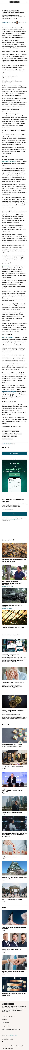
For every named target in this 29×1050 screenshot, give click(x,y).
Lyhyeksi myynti (6, 266)
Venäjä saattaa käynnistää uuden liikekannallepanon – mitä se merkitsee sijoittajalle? (12, 790)
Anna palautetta (5, 1025)
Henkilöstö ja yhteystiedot (8, 1016)
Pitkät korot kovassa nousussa (10, 857)
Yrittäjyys (11, 586)
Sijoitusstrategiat (6, 22)
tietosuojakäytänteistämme (15, 519)
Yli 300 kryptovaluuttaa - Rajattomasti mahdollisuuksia (13, 711)
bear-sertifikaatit (15, 431)
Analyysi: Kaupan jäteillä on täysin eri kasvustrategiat (11, 950)
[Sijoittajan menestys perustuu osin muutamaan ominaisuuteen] (14, 962)
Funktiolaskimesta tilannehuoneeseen (12, 812)
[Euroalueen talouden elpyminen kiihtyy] (14, 890)
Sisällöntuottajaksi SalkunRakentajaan (11, 1029)
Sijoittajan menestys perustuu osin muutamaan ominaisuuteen (14, 972)
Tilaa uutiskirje (5, 1022)
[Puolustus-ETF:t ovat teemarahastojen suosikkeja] (14, 595)
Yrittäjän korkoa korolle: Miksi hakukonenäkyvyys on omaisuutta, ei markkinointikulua (11, 583)
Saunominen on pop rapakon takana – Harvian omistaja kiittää (14, 994)
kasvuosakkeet (17, 433)
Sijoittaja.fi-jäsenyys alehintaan (11, 655)
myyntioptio (14, 436)
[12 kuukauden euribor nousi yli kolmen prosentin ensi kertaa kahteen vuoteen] (14, 735)
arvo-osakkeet (5, 431)
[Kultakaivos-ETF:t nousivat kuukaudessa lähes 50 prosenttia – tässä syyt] (14, 550)
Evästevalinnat (21, 1046)
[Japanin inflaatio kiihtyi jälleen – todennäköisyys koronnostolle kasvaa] (14, 868)
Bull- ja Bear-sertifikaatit (8, 337)
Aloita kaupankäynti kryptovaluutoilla (13, 682)
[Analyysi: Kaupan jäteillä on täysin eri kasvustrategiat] (14, 940)
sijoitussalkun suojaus (7, 439)
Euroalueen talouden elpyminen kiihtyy (12, 899)
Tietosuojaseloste (6, 1046)
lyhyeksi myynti (5, 436)
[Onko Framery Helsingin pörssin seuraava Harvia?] (14, 757)
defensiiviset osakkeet (7, 433)
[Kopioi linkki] (8, 447)
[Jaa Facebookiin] (3, 447)
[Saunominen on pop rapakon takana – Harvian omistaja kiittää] (14, 984)
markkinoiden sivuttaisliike (9, 391)
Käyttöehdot (14, 1046)
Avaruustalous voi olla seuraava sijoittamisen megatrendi (14, 927)
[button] (2, 2)
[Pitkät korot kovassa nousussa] (14, 847)
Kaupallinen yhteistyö (5, 586)
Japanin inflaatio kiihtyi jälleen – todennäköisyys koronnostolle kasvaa (14, 878)
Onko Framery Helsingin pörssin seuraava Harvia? (13, 767)
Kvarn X (10, 608)
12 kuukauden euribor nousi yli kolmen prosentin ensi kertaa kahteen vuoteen (12, 745)
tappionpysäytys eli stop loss (9, 161)
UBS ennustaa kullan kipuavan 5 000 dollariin (14, 627)
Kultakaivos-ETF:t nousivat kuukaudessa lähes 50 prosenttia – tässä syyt (14, 560)
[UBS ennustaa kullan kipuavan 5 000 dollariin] (14, 617)
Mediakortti (4, 1019)
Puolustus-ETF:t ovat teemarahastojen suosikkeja (12, 605)
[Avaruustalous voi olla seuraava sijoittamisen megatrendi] (14, 917)
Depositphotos (13, 1035)
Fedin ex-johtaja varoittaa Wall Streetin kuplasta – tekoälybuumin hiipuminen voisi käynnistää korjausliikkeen (14, 834)
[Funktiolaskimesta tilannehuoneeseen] (14, 803)
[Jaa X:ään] (5, 447)
